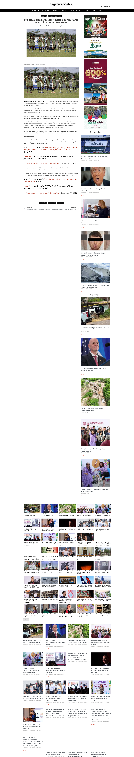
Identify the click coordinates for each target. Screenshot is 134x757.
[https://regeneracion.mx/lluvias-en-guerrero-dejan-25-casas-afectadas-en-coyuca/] (67, 510)
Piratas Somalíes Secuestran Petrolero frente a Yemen (49, 586)
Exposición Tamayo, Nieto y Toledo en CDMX (66, 586)
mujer (49, 203)
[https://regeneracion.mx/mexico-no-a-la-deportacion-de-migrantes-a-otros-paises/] (67, 567)
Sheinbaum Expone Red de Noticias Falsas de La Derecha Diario (31, 615)
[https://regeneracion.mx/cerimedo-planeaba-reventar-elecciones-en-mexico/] (67, 552)
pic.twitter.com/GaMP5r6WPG (36, 188)
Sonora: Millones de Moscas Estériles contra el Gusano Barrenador (31, 544)
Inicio (34, 10)
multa (54, 203)
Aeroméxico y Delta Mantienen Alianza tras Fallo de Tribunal (85, 586)
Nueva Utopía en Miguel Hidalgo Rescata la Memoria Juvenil (85, 514)
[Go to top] (131, 754)
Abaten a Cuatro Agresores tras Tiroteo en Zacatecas (32, 514)
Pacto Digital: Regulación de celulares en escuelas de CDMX (50, 543)
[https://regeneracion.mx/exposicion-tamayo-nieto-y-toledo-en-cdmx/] (67, 581)
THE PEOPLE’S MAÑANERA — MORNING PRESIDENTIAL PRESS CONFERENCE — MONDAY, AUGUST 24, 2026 (84, 544)
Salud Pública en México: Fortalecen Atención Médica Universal (31, 529)
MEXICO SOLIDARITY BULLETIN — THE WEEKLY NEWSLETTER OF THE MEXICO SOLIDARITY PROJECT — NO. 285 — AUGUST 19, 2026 (50, 558)
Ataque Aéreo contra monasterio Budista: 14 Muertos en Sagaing (103, 558)
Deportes (79, 10)
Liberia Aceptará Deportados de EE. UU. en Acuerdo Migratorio (84, 615)
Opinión (71, 10)
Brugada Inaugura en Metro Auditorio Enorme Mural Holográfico (31, 601)
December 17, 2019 (69, 193)
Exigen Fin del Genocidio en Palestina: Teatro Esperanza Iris (85, 600)
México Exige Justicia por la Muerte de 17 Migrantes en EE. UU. (49, 615)
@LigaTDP (28, 151)
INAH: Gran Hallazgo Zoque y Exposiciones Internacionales (102, 571)
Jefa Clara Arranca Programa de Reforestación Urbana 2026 (103, 600)
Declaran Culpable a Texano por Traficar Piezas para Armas (103, 614)
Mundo (55, 10)
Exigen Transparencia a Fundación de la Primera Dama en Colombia (102, 529)
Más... (25, 620)
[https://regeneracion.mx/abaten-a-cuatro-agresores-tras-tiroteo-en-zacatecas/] (31, 510)
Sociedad (51, 16)
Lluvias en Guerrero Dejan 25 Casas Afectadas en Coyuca (66, 514)
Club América (43, 203)
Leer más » (83, 163)
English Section (90, 10)
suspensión (60, 203)
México (40, 10)
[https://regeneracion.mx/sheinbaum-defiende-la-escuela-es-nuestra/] (49, 595)
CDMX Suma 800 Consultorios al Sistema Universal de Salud (103, 514)
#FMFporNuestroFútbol (63, 156)
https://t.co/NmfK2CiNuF (42, 186)
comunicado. (69, 175)
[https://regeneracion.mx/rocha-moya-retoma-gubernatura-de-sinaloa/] (49, 567)
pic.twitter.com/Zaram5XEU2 (36, 158)
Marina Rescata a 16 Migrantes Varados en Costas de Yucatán (103, 586)
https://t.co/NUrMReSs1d (42, 156)
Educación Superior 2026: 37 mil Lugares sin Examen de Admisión (66, 544)
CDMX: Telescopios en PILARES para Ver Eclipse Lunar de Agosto (85, 572)
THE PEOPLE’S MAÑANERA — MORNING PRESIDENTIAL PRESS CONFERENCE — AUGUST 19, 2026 (66, 615)
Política (47, 10)
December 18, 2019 (69, 163)
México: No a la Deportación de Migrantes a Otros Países (67, 571)
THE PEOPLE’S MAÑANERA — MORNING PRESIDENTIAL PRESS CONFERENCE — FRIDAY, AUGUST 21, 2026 (32, 586)
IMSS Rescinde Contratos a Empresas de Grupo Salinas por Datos (67, 529)
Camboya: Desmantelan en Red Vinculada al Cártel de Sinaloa (32, 571)
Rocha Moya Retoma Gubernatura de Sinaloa (48, 571)
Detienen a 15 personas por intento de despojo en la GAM (85, 528)
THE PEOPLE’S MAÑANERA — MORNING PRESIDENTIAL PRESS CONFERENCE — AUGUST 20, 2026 (66, 601)
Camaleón (63, 10)
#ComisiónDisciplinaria (34, 147)
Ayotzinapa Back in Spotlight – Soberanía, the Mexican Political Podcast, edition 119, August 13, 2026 (103, 544)
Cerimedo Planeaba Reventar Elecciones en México (66, 557)
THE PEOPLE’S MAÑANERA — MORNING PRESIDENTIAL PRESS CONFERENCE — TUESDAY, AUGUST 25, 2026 (49, 529)
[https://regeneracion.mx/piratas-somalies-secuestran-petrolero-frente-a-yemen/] (49, 581)
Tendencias (58, 16)
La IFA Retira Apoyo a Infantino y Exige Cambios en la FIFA (49, 514)
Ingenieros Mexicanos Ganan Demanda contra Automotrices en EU (85, 558)
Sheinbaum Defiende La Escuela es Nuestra (50, 600)
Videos (100, 10)
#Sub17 (39, 181)
